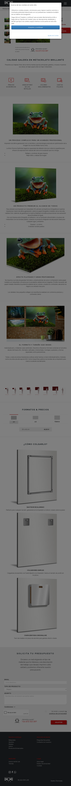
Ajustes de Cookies (53, 35)
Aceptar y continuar (35, 27)
